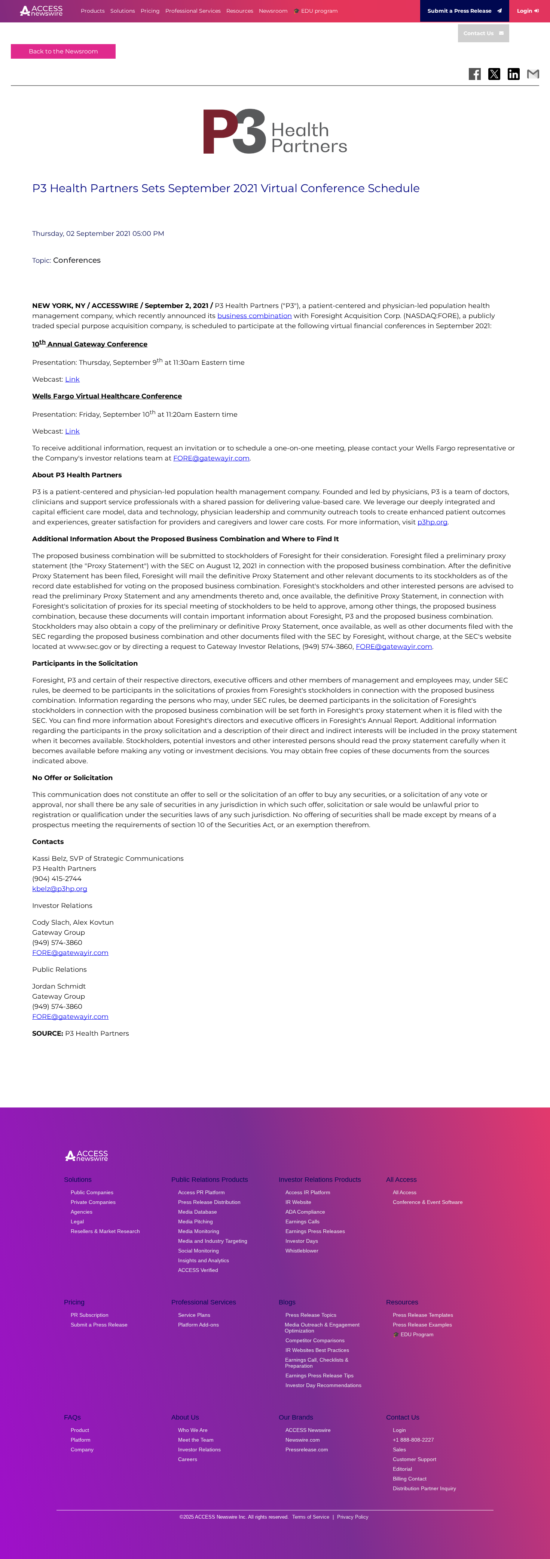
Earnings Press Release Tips (319, 1375)
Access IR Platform (307, 1192)
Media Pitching (195, 1221)
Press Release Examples (422, 1325)
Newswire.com (302, 1440)
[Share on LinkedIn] (514, 74)
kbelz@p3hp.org (59, 889)
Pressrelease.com (306, 1449)
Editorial (402, 1469)
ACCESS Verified (198, 1270)
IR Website (298, 1202)
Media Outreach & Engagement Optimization (322, 1328)
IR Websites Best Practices (317, 1350)
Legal (77, 1221)
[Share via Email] (533, 74)
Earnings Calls (302, 1221)
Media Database (197, 1212)
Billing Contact (410, 1479)
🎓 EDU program (315, 10)
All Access (404, 1192)
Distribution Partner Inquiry (424, 1488)
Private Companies (93, 1202)
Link (72, 379)
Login (524, 10)
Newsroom (273, 10)
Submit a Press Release (460, 10)
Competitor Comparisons (315, 1340)
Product (80, 1430)
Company (82, 1449)
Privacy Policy (353, 1517)
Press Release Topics (310, 1315)
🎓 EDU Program (413, 1334)
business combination (254, 316)
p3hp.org (432, 522)
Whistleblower (301, 1251)
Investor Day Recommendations (323, 1385)
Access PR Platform (201, 1192)
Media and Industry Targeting (212, 1241)
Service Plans (194, 1315)
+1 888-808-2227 (413, 1440)
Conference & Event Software (428, 1202)
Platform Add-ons (198, 1325)
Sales (399, 1449)
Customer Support (414, 1459)
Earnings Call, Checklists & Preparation (316, 1363)
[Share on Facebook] (475, 74)
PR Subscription (90, 1315)
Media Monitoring (198, 1231)
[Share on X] (494, 74)
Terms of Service (310, 1517)
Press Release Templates (423, 1315)
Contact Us (479, 33)
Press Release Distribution (209, 1202)
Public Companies (92, 1192)
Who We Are (193, 1430)
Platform (81, 1440)
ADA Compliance (305, 1212)
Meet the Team (196, 1440)
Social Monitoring (198, 1251)
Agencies (81, 1212)
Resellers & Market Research (105, 1231)
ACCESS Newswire (308, 1430)
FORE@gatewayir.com (211, 458)
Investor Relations (199, 1449)
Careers (187, 1459)
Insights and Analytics (203, 1260)
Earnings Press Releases (315, 1231)
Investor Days (301, 1241)
